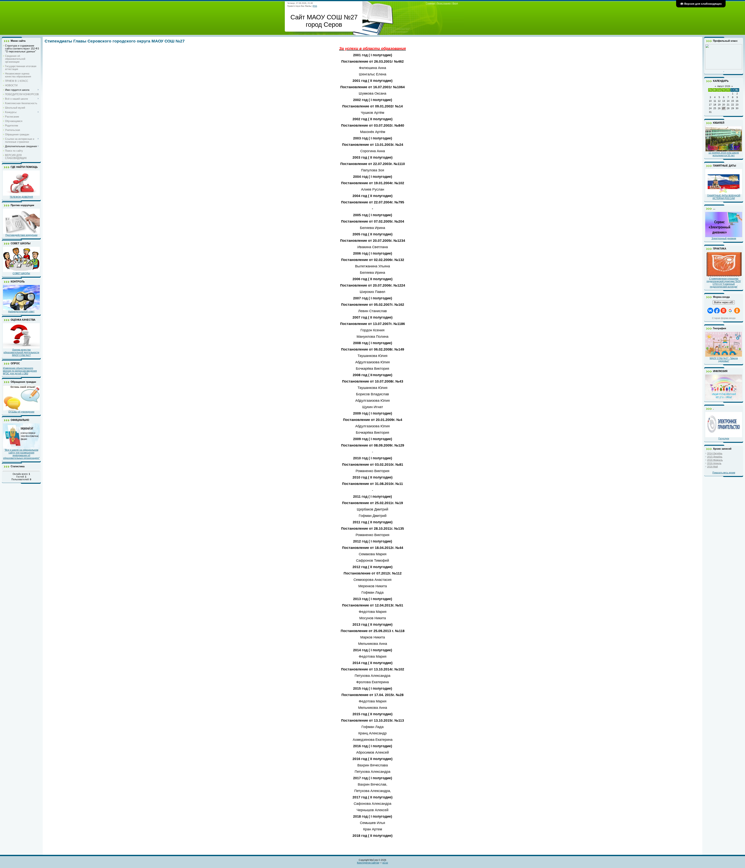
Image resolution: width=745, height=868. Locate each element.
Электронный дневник (723, 238)
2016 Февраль (715, 460)
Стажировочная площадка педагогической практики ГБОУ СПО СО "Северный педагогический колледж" (724, 282)
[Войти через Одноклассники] (737, 311)
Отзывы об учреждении (21, 411)
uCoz (385, 862)
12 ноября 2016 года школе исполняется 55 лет (724, 154)
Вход (455, 3)
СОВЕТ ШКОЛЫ (21, 273)
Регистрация (444, 3)
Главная (430, 3)
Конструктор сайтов (368, 862)
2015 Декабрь (714, 456)
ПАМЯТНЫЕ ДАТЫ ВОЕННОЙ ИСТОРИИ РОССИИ (723, 197)
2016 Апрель (714, 463)
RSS (315, 6)
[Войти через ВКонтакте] (710, 311)
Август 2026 (723, 86)
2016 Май (712, 466)
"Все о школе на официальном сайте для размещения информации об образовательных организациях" (21, 454)
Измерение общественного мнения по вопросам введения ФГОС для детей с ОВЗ (20, 371)
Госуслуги (723, 438)
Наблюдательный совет (21, 311)
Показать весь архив (723, 472)
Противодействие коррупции (21, 235)
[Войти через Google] (730, 310)
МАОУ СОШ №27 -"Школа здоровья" (724, 359)
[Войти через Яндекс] (723, 311)
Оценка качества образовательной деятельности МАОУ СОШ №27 (21, 352)
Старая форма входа (723, 318)
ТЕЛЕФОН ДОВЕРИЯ (21, 197)
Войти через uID (723, 302)
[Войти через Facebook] (717, 311)
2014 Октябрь (714, 453)
